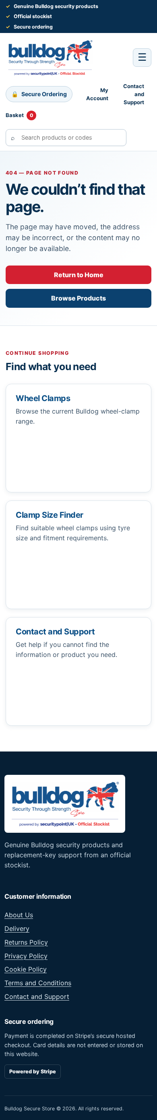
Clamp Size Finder (49, 515)
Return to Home (78, 275)
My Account (97, 94)
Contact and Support (133, 94)
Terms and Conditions (37, 983)
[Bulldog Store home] (50, 57)
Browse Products (78, 298)
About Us (18, 915)
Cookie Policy (25, 969)
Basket (19, 115)
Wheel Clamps (43, 398)
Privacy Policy (26, 956)
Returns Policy (26, 942)
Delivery (16, 928)
